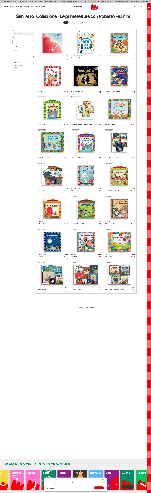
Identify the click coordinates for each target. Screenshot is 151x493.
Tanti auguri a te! (75, 256)
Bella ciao (40, 91)
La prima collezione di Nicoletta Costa (114, 289)
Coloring (111, 472)
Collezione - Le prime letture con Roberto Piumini (84, 124)
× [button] (104, 479)
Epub (80, 22)
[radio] (66, 22)
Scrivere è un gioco (110, 124)
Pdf (72, 22)
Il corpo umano (75, 190)
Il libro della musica (76, 58)
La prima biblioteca (76, 289)
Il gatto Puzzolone (109, 223)
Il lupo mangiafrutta (43, 124)
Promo (16, 67)
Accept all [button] (99, 488)
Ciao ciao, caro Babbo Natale (112, 91)
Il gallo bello (41, 223)
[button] (51, 488)
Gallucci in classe (40, 6)
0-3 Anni (6, 6)
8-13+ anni (19, 6)
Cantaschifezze (109, 58)
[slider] (12, 42)
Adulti (32, 6)
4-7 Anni (12, 6)
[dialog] (75, 484)
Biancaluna (40, 256)
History (32, 472)
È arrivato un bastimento (77, 157)
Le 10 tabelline (108, 256)
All (66, 22)
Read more (76, 483)
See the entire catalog (86, 307)
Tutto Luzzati (41, 190)
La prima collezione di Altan (112, 157)
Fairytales (128, 472)
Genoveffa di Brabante (77, 91)
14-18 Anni (26, 6)
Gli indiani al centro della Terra (112, 190)
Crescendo (40, 58)
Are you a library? (78, 6)
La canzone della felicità (77, 223)
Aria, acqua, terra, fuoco (44, 157)
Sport (16, 472)
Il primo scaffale (42, 289)
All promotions (18, 65)
